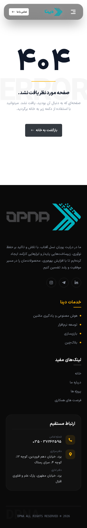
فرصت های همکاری (68, 400)
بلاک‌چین (71, 342)
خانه (78, 373)
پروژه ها (76, 391)
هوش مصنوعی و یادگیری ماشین (55, 315)
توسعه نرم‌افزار (67, 324)
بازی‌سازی (70, 333)
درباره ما (75, 382)
